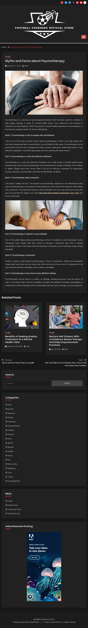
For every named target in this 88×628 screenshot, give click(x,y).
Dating (10, 417)
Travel (10, 477)
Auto (10, 404)
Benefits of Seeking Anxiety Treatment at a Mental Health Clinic (21, 339)
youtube (81, 2)
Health (8, 56)
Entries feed (13, 505)
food (9, 438)
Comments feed (14, 509)
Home (10, 455)
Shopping (11, 468)
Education (12, 421)
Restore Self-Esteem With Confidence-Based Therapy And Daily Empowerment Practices (65, 341)
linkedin (66, 2)
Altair (26, 66)
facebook (69, 2)
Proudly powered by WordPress (26, 622)
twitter (73, 2)
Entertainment (14, 426)
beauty (10, 409)
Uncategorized (14, 481)
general (11, 447)
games (10, 443)
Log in (10, 501)
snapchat (84, 2)
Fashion (11, 430)
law (9, 460)
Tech (10, 472)
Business (11, 413)
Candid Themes (69, 622)
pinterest (77, 2)
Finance (11, 434)
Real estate (12, 464)
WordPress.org (14, 513)
